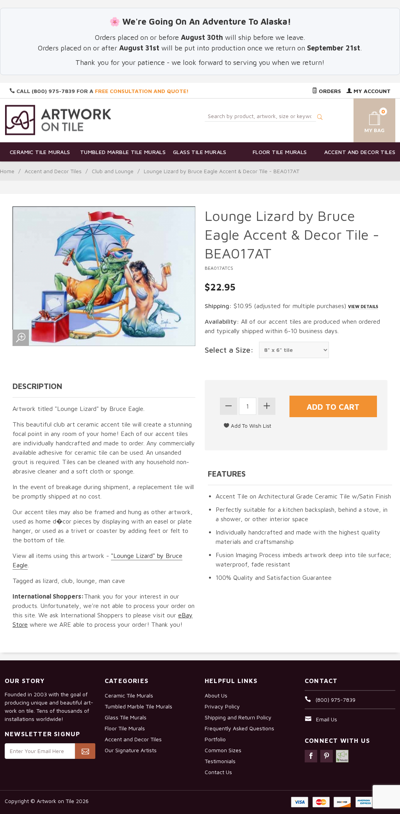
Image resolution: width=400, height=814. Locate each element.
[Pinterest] (326, 756)
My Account (371, 91)
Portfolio (215, 739)
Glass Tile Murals (200, 152)
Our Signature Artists (131, 750)
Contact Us (218, 772)
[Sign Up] (85, 751)
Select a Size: (229, 349)
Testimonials (220, 761)
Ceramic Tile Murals (40, 152)
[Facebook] (311, 756)
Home (7, 171)
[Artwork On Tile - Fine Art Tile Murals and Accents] (58, 120)
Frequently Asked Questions (239, 728)
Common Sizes (223, 750)
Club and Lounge (113, 171)
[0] (368, 119)
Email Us (326, 719)
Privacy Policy (222, 706)
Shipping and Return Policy (238, 717)
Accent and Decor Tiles (360, 152)
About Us (216, 695)
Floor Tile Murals (280, 152)
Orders (329, 91)
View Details (363, 306)
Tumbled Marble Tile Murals (120, 152)
